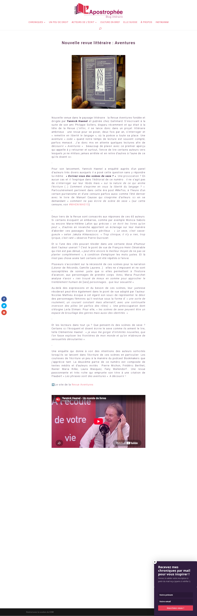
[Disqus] (98, 492)
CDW (51, 612)
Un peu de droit (58, 22)
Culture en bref (110, 22)
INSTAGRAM (162, 22)
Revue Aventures (82, 384)
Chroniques (36, 22)
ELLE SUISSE (130, 22)
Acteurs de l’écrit (83, 22)
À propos (146, 22)
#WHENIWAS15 (79, 204)
